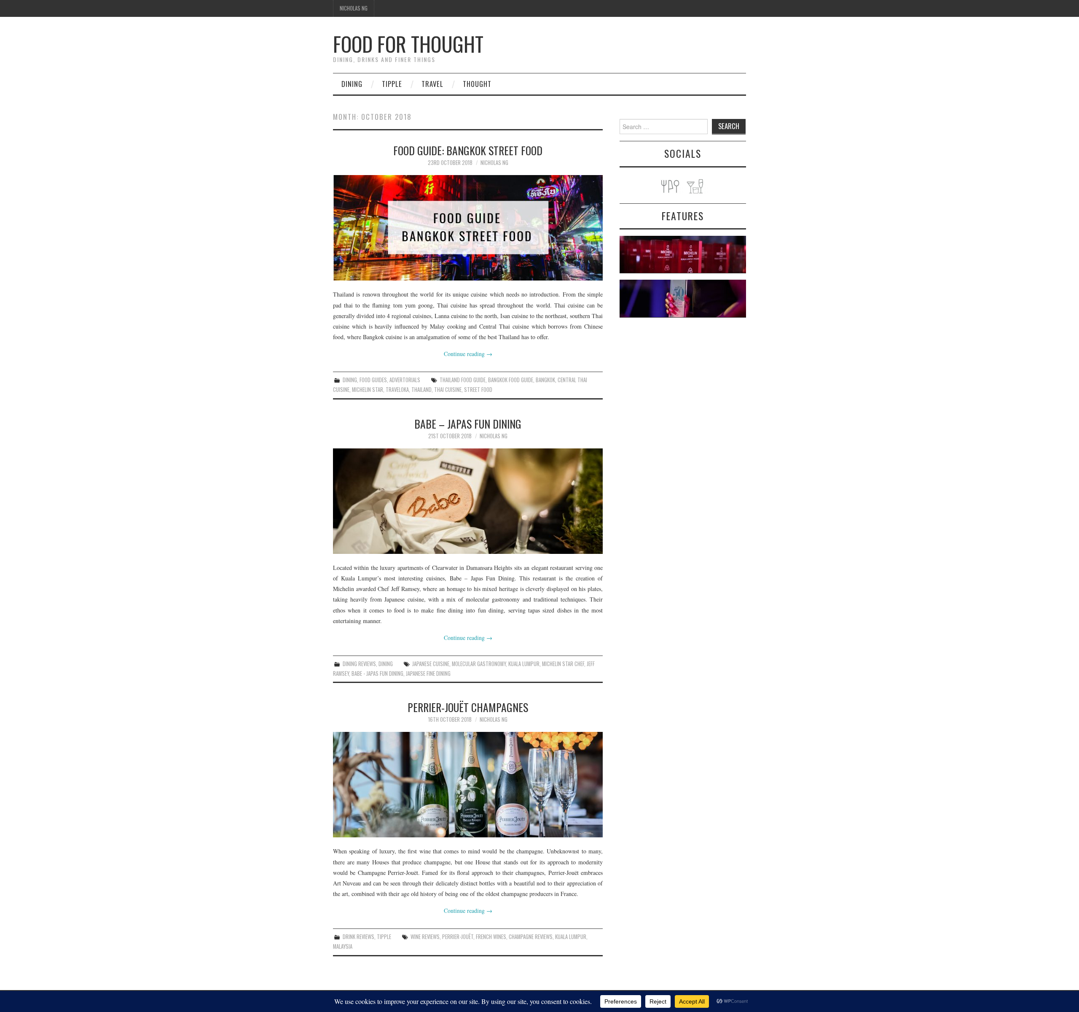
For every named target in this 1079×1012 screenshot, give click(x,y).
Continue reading (468, 354)
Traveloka (397, 390)
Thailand (421, 390)
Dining (351, 83)
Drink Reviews (358, 937)
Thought (477, 83)
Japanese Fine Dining (428, 673)
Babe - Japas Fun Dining (377, 673)
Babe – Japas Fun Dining (467, 424)
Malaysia (342, 946)
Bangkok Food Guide (510, 380)
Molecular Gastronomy (479, 664)
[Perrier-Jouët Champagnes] (468, 784)
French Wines (491, 937)
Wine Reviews (425, 937)
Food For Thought (408, 44)
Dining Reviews (359, 664)
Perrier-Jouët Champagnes (468, 707)
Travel (432, 83)
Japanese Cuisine (430, 664)
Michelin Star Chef (563, 664)
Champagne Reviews (531, 937)
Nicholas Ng (354, 8)
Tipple (392, 83)
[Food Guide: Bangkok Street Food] (468, 228)
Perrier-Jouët (457, 937)
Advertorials (404, 380)
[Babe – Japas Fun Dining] (468, 501)
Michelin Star (367, 390)
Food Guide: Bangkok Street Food (467, 150)
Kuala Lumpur (524, 664)
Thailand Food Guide (463, 380)
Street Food (478, 390)
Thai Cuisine (448, 390)
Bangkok (545, 380)
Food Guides (373, 380)
